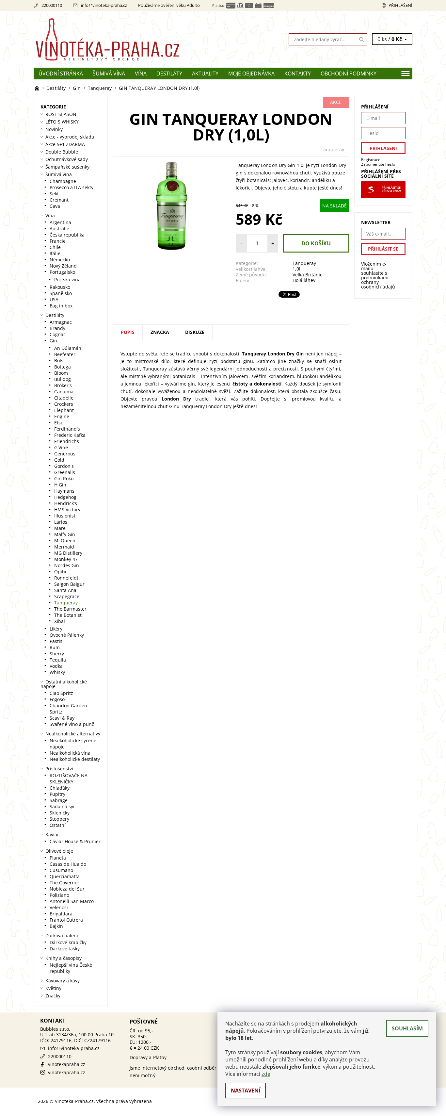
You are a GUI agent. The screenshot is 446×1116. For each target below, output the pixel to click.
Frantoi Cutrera (66, 920)
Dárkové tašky (65, 948)
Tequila (58, 660)
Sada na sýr (62, 806)
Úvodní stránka (61, 73)
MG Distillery (68, 553)
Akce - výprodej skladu (69, 137)
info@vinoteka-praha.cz (104, 5)
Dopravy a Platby (148, 1057)
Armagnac (61, 322)
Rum (55, 647)
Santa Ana (65, 590)
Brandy (57, 328)
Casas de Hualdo (68, 864)
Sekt (54, 193)
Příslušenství (59, 768)
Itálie (55, 253)
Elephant (64, 410)
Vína (141, 73)
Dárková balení (61, 935)
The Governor (64, 882)
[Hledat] (362, 39)
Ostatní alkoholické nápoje (63, 684)
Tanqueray (332, 149)
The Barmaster (70, 609)
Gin (53, 340)
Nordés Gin (66, 565)
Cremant (59, 200)
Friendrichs (66, 441)
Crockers (63, 404)
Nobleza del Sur (67, 889)
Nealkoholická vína (70, 753)
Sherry (57, 653)
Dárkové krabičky (68, 942)
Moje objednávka (251, 73)
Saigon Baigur (69, 584)
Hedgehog (65, 497)
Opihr (60, 571)
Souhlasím (407, 1028)
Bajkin (56, 926)
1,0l (296, 269)
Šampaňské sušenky (67, 167)
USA (54, 299)
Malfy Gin (64, 534)
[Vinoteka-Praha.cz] (128, 38)
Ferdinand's (67, 429)
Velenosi (59, 907)
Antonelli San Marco (72, 901)
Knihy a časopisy (63, 958)
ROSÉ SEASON (60, 114)
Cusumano (61, 870)
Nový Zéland (63, 266)
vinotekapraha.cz (66, 1064)
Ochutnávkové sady (66, 159)
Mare (60, 528)
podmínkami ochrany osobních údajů (378, 282)
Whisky (57, 672)
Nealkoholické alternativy (72, 733)
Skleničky (60, 813)
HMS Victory (67, 509)
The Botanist (68, 615)
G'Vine (61, 447)
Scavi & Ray (62, 718)
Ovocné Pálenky (67, 635)
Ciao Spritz (61, 693)
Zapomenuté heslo (378, 164)
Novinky (54, 129)
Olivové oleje (59, 851)
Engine (61, 416)
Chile (55, 247)
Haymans (64, 491)
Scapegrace (66, 596)
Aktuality (205, 73)
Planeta (58, 858)
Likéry (56, 629)
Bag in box (61, 306)
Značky (52, 996)
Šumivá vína (109, 73)
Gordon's (64, 466)
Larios (60, 522)
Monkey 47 (66, 559)
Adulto (193, 5)
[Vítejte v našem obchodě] (37, 88)
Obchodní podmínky (348, 73)
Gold (59, 460)
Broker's (63, 385)
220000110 (51, 5)
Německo (60, 259)
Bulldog (62, 379)
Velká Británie (308, 274)
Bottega (62, 367)
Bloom (61, 373)
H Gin (60, 485)
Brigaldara (61, 914)
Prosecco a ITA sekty (71, 187)
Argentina (60, 222)
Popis (128, 332)
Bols (58, 360)
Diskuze (194, 332)
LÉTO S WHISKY (62, 122)
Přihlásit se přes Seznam (391, 189)
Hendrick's (65, 503)
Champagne (63, 181)
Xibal (59, 621)
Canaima (63, 391)
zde (266, 1073)
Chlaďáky (60, 788)
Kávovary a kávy (62, 980)
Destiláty (169, 73)
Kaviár (52, 834)
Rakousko (60, 287)
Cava (55, 206)
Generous (64, 454)
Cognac (58, 334)
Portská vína (67, 279)
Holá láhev (304, 280)
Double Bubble (61, 152)
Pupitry (57, 794)
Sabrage (59, 800)
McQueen (64, 540)
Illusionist (64, 516)
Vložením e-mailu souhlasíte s (378, 275)
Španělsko (61, 293)
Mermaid (64, 547)
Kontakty (297, 73)
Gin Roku (64, 478)
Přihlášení (400, 5)
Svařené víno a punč (72, 724)
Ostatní (58, 825)
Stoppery (59, 819)
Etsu (59, 422)
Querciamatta (65, 876)
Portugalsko (62, 272)
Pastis (56, 641)
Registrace (370, 159)
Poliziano (59, 895)
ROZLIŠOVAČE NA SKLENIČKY (69, 778)
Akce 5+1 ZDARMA (65, 144)
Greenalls (64, 472)
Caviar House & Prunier (75, 841)
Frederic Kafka (70, 435)
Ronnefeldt (66, 578)
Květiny (53, 988)
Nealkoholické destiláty (75, 759)
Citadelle (63, 398)
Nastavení (245, 1090)
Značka (160, 332)
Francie (58, 241)
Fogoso (57, 699)
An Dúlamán (67, 348)
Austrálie (59, 228)
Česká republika (67, 235)
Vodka (56, 666)
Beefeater (64, 354)
